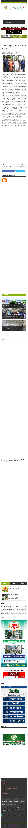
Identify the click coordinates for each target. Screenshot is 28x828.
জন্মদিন (24, 613)
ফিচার (12, 610)
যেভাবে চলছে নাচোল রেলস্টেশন (13, 594)
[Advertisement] (15, 16)
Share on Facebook (9, 171)
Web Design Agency (13, 825)
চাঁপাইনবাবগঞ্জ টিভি (7, 613)
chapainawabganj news (6, 53)
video (22, 609)
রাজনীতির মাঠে (21, 608)
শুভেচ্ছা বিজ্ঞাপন (15, 613)
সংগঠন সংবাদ (13, 608)
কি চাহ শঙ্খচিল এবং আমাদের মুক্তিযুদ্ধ (14, 586)
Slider (12, 53)
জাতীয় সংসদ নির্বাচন (17, 610)
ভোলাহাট (12, 613)
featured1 (6, 610)
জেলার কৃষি (16, 609)
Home (14, 337)
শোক (24, 608)
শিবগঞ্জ (19, 609)
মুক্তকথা (12, 609)
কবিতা (22, 613)
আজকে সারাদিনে (8, 608)
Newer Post (3, 337)
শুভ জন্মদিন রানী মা (24, 610)
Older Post (24, 337)
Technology (19, 613)
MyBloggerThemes (14, 826)
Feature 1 (9, 609)
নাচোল (4, 613)
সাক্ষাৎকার (4, 609)
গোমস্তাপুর (9, 610)
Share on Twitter (20, 171)
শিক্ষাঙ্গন (17, 608)
